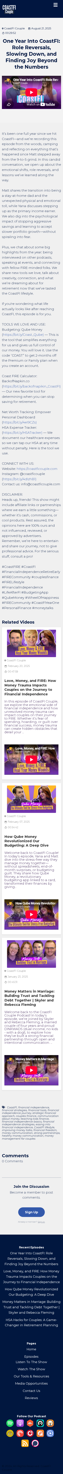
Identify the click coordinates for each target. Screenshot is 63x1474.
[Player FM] (30, 1436)
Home (31, 1349)
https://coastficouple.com (37, 469)
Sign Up (31, 1212)
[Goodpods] (10, 1436)
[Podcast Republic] (50, 1436)
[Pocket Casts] (20, 1436)
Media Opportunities (31, 1383)
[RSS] (25, 1446)
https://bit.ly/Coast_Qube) (23, 335)
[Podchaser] (35, 1446)
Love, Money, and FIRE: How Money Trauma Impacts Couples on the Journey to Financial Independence (30, 687)
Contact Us (31, 1391)
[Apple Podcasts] (20, 1426)
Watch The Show (31, 1369)
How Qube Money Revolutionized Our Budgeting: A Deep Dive (26, 841)
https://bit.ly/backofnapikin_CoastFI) (32, 386)
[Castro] (40, 1426)
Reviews (31, 1398)
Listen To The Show (31, 1362)
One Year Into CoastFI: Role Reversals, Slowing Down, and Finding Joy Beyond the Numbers (31, 1258)
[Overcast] (50, 1426)
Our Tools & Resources (31, 1376)
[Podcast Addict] (40, 1436)
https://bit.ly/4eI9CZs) (20, 422)
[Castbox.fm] (30, 1426)
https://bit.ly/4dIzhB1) (19, 479)
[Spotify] (10, 1426)
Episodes (31, 1357)
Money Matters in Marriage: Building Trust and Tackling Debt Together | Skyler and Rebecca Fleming (29, 998)
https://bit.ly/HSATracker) (22, 433)
